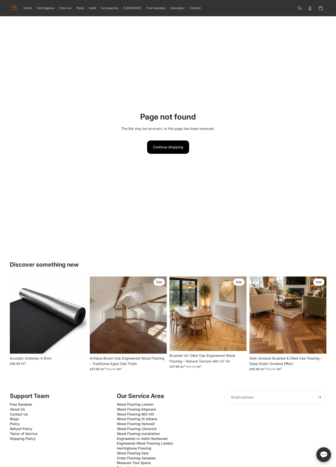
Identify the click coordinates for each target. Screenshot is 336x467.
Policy (15, 424)
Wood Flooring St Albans (137, 419)
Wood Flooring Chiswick (137, 429)
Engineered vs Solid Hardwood (142, 438)
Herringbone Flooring (134, 448)
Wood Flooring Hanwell (136, 424)
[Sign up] (319, 397)
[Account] (310, 8)
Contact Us (19, 414)
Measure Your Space (134, 463)
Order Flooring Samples (136, 458)
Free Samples (21, 404)
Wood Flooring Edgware (136, 409)
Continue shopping (168, 147)
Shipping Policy (23, 438)
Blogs (14, 419)
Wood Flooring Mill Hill (135, 414)
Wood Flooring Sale (133, 453)
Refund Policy (21, 429)
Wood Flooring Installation (138, 434)
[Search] (299, 8)
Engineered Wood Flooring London (145, 443)
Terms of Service (23, 434)
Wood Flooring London (135, 404)
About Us (17, 409)
